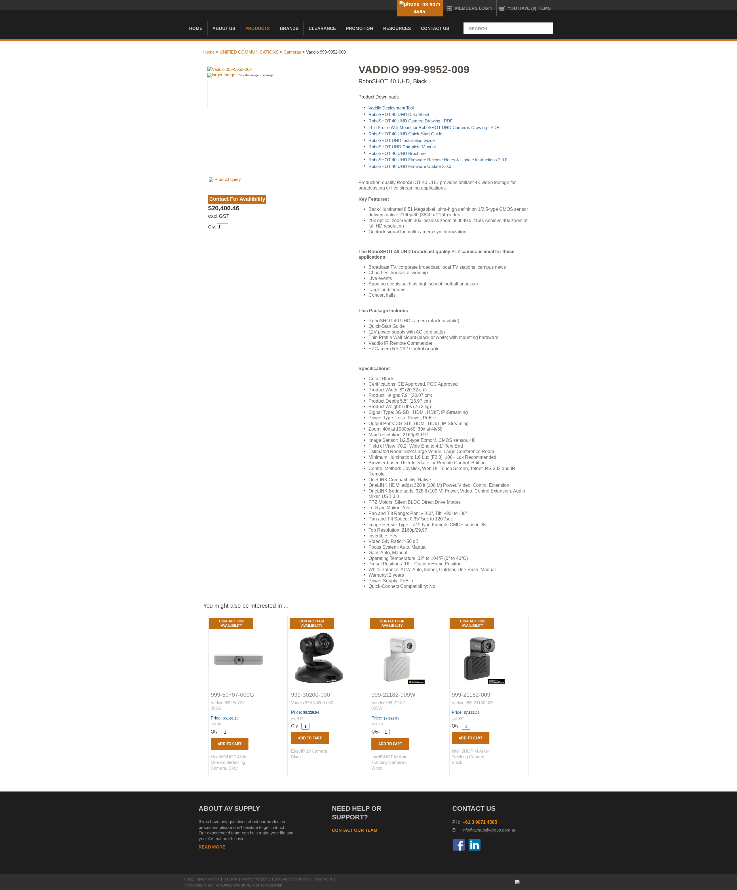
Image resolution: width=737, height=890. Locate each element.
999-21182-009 (471, 695)
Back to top (208, 879)
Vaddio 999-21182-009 (472, 702)
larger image (223, 74)
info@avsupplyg (477, 829)
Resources (397, 28)
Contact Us (435, 28)
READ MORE (212, 846)
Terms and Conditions (291, 879)
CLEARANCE (322, 28)
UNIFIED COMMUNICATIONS (249, 52)
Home (195, 28)
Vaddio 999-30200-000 (312, 702)
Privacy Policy (254, 879)
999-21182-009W (393, 695)
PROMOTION (359, 28)
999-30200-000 (310, 695)
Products (257, 28)
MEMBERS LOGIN (474, 8)
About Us (223, 28)
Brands (289, 28)
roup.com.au (504, 829)
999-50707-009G (232, 695)
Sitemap (230, 879)
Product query (227, 179)
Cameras (292, 52)
